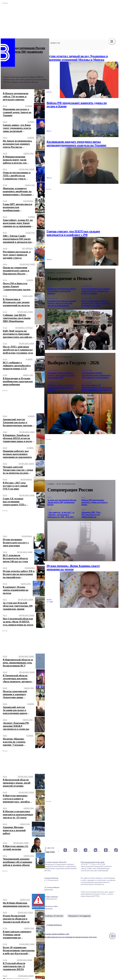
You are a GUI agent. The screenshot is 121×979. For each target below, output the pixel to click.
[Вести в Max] (75, 850)
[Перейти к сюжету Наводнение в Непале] (79, 330)
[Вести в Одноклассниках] (106, 850)
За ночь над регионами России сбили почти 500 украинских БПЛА (24, 51)
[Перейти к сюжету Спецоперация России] (79, 541)
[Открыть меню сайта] (111, 41)
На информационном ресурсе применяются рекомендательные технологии (70, 937)
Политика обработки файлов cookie (56, 934)
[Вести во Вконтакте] (96, 850)
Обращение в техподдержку (79, 916)
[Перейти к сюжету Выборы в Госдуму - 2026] (79, 414)
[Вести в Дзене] (65, 850)
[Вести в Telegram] (85, 850)
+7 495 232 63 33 (50, 899)
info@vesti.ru (48, 889)
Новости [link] (55, 43)
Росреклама (48, 908)
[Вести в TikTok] (116, 850)
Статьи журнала (54, 925)
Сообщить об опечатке (54, 916)
